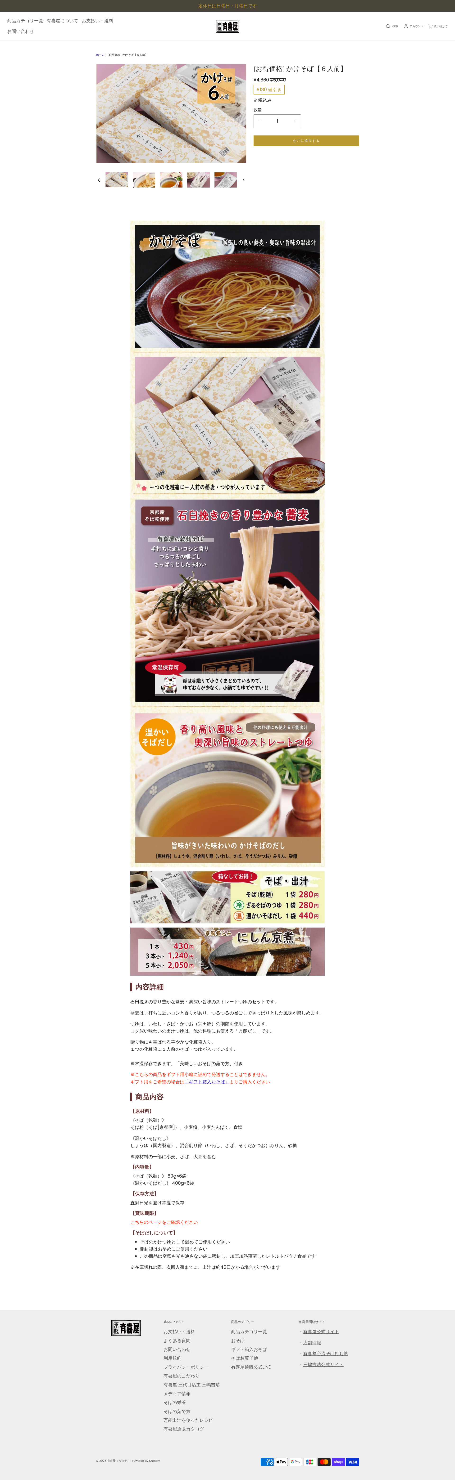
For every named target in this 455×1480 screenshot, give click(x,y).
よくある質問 (177, 1340)
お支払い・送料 (97, 21)
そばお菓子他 (244, 1358)
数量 (258, 110)
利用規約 (173, 1358)
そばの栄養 (175, 1402)
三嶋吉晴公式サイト (323, 1364)
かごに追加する (306, 140)
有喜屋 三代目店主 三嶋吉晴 (192, 1384)
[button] (99, 180)
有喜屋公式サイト (321, 1331)
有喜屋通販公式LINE (251, 1367)
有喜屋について (62, 21)
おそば (238, 1340)
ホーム (100, 55)
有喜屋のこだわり (182, 1376)
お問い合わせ (20, 31)
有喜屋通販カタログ (184, 1429)
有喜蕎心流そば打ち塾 (325, 1353)
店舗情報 (312, 1343)
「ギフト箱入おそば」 (206, 1082)
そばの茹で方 (177, 1411)
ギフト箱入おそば (249, 1349)
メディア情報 (177, 1393)
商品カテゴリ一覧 (25, 21)
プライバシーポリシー (186, 1367)
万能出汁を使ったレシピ (188, 1420)
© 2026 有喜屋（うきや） (113, 1461)
